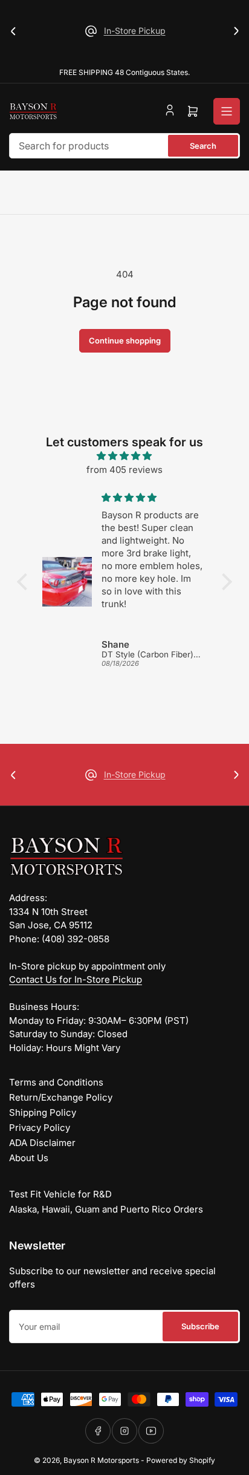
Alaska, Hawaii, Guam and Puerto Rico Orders (106, 1209)
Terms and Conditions (56, 1082)
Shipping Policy (42, 1112)
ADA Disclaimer (42, 1142)
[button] (25, 581)
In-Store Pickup (135, 30)
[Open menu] (226, 111)
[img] (124, 456)
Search (203, 146)
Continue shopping (125, 340)
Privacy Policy (39, 1127)
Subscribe (200, 1326)
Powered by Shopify (180, 1460)
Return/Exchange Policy (60, 1097)
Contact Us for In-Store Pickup (75, 979)
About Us (28, 1158)
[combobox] (124, 145)
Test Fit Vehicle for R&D (60, 1194)
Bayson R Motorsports (101, 1460)
